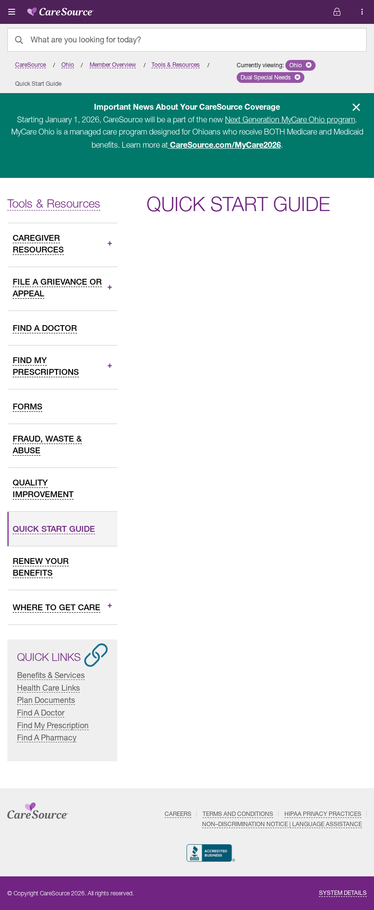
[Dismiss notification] (356, 107)
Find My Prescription (53, 725)
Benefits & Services (51, 675)
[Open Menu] (11, 11)
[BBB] (211, 852)
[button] (300, 65)
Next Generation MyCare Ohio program (290, 119)
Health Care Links (48, 687)
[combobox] (187, 40)
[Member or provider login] (362, 12)
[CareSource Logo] (60, 9)
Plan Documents (46, 700)
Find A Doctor (40, 712)
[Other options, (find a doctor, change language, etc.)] (337, 12)
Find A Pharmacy (46, 737)
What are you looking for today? (86, 39)
